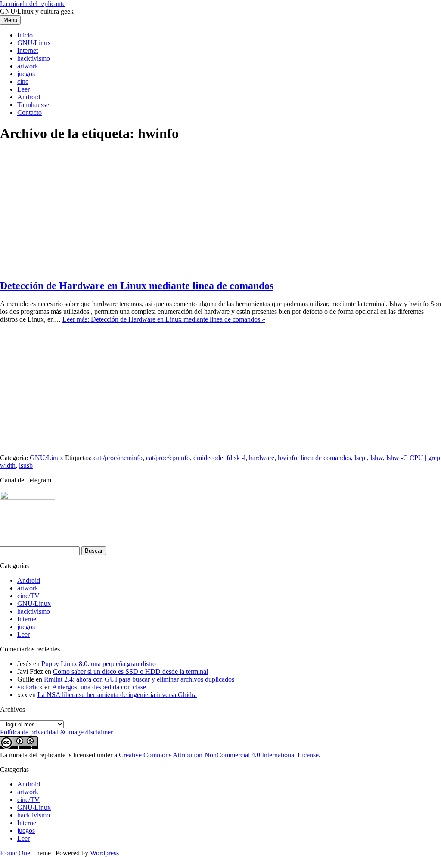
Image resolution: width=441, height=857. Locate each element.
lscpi (360, 457)
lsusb (26, 465)
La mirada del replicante (32, 3)
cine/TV (28, 595)
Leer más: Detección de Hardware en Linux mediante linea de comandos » (163, 319)
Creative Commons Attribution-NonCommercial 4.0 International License (219, 755)
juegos (26, 73)
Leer (23, 89)
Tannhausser (34, 104)
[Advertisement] (220, 211)
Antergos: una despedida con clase (99, 687)
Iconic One (15, 853)
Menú (10, 20)
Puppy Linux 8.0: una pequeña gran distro (98, 663)
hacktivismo (33, 58)
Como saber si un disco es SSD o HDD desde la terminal (130, 671)
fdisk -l (236, 457)
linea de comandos (326, 457)
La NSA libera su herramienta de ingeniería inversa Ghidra (117, 694)
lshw (376, 457)
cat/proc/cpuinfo (168, 457)
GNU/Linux (34, 42)
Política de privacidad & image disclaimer (56, 732)
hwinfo (287, 457)
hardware (261, 457)
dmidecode (208, 457)
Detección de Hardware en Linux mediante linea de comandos (136, 285)
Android (28, 97)
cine (22, 81)
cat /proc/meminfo (118, 457)
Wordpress (104, 853)
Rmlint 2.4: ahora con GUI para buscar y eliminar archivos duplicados (139, 679)
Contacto (29, 112)
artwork (27, 66)
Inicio (25, 35)
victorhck (30, 687)
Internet (27, 50)
